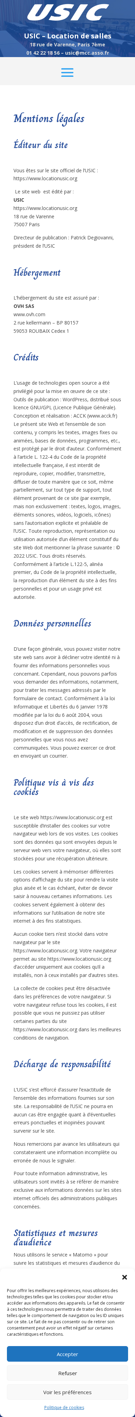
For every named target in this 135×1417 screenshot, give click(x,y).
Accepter (67, 1354)
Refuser (67, 1373)
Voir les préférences (67, 1392)
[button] (124, 1277)
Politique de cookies (64, 1407)
